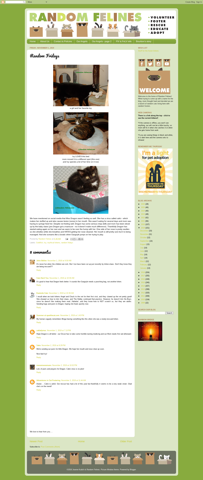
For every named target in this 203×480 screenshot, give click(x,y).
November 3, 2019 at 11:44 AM (73, 380)
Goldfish (39, 243)
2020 (143, 224)
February (144, 265)
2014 (143, 286)
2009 (143, 303)
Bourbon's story (143, 41)
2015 (143, 282)
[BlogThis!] (74, 239)
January (143, 268)
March (143, 261)
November (144, 234)
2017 (143, 276)
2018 (143, 272)
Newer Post (36, 441)
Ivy (45, 243)
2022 (143, 218)
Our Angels (82, 41)
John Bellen (41, 261)
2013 (143, 289)
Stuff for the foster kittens (148, 51)
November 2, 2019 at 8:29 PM (53, 345)
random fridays (67, 243)
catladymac (41, 330)
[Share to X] (77, 239)
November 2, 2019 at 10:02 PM (64, 365)
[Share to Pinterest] (82, 239)
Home (33, 41)
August (143, 244)
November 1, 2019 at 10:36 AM (61, 278)
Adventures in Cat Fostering (48, 380)
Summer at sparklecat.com (47, 315)
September (144, 241)
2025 (143, 207)
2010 (143, 300)
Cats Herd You (42, 278)
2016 (143, 279)
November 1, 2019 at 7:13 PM (59, 330)
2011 (143, 296)
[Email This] (71, 239)
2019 (143, 228)
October (143, 238)
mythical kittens (53, 243)
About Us (44, 41)
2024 (143, 211)
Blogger (133, 470)
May (142, 255)
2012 (143, 293)
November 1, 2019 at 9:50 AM (59, 261)
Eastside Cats (42, 293)
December (144, 231)
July (142, 248)
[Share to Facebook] (79, 239)
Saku (38, 345)
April (142, 258)
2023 (143, 214)
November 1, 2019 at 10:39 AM (61, 293)
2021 (143, 221)
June (142, 251)
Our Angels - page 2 (101, 41)
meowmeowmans (43, 365)
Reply (38, 270)
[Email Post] (67, 239)
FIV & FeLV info (123, 41)
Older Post (126, 441)
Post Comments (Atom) (50, 447)
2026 (143, 204)
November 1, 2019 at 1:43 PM (72, 315)
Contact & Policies (63, 41)
